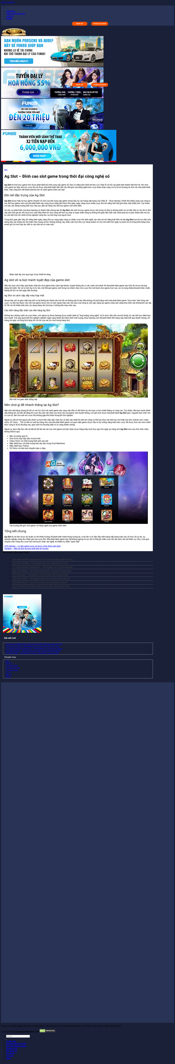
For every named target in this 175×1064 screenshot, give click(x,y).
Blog (5, 170)
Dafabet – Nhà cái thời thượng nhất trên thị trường (26, 548)
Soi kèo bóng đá (12, 668)
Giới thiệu (10, 11)
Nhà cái (9, 663)
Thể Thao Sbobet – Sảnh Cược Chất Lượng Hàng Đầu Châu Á (39, 582)
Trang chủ (11, 1041)
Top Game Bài (11, 665)
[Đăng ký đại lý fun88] (52, 66)
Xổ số (8, 672)
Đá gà (8, 677)
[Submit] (6, 1039)
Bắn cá (8, 675)
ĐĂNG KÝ (79, 24)
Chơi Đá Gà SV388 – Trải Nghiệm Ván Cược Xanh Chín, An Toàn (40, 563)
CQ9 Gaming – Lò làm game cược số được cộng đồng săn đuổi (32, 546)
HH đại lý (10, 1053)
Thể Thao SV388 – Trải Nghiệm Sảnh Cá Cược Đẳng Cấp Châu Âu (41, 578)
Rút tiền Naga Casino (16, 1046)
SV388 (9, 18)
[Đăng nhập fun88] (58, 161)
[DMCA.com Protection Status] (47, 1031)
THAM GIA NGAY (99, 24)
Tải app (9, 1056)
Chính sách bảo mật (15, 13)
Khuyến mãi (11, 1048)
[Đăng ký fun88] (22, 632)
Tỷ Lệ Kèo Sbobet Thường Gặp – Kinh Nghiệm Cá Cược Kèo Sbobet (43, 567)
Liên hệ (9, 16)
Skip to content (7, 2)
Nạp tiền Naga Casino (16, 1043)
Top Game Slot (12, 670)
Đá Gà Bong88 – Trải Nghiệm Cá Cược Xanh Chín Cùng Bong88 (40, 575)
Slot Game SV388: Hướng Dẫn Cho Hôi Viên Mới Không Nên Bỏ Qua (43, 559)
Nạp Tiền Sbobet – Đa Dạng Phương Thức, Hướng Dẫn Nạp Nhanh (42, 571)
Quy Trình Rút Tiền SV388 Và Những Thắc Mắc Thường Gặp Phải (41, 586)
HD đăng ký (11, 1051)
